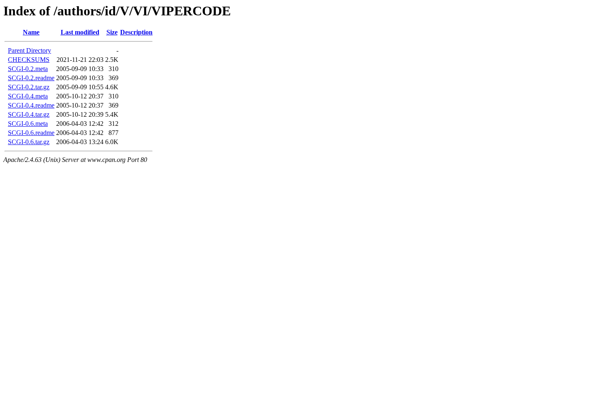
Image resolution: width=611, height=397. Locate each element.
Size (112, 32)
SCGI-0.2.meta (28, 68)
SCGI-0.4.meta (28, 96)
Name (31, 32)
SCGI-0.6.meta (28, 123)
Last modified (80, 32)
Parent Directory (29, 50)
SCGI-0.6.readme (31, 132)
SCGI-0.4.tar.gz (28, 114)
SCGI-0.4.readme (31, 105)
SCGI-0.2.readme (31, 77)
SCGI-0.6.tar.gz (28, 141)
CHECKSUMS (28, 59)
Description (136, 32)
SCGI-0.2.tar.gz (28, 87)
